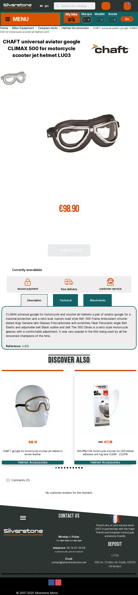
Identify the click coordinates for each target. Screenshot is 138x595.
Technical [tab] (65, 300)
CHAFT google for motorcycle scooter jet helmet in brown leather (33, 452)
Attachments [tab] (97, 300)
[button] (127, 6)
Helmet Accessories (32, 462)
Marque (87, 14)
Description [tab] (34, 300)
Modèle (100, 14)
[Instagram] (58, 582)
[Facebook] (51, 582)
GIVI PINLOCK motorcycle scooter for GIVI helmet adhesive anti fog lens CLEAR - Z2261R (105, 452)
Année (112, 14)
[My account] (106, 6)
